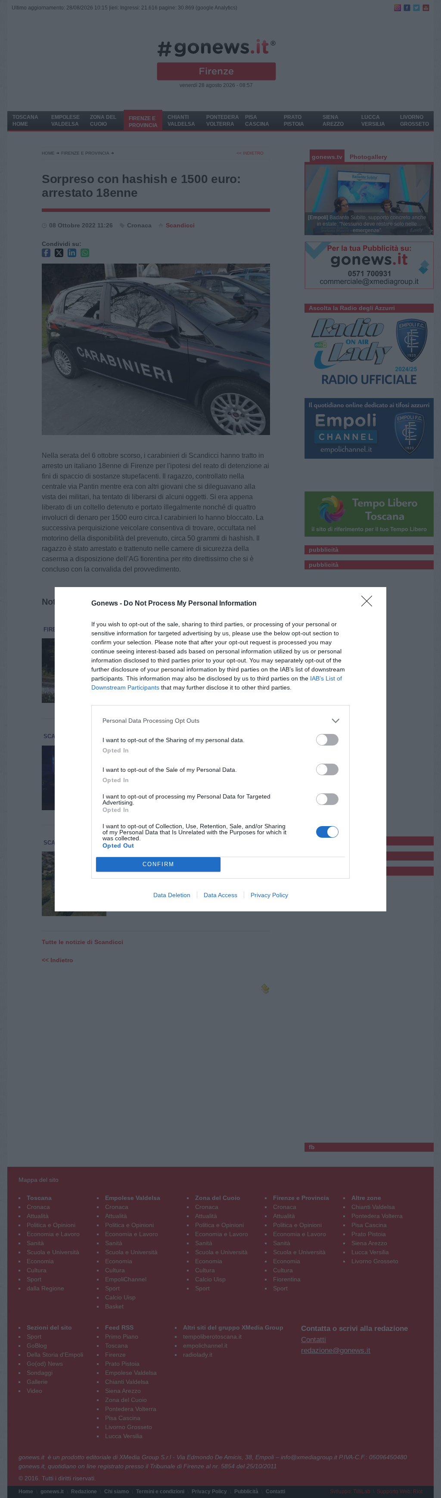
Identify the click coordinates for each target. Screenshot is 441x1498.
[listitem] (220, 720)
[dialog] (220, 749)
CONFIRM (158, 864)
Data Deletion (171, 895)
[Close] (369, 604)
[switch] (327, 740)
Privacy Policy (269, 895)
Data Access (220, 895)
